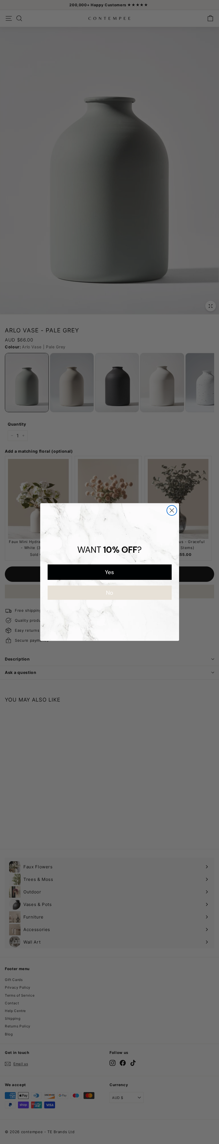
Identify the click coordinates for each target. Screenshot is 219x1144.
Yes (109, 572)
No (109, 592)
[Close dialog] (172, 510)
